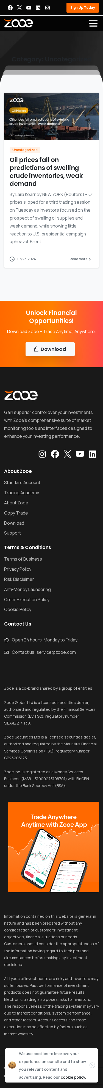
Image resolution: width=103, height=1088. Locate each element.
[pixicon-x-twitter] (67, 454)
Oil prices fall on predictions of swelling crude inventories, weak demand (46, 171)
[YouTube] (29, 8)
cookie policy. (73, 1077)
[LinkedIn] (38, 8)
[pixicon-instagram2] (42, 454)
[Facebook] (10, 8)
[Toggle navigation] (93, 23)
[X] (19, 8)
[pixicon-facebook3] (55, 454)
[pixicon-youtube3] (80, 454)
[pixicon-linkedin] (92, 454)
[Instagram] (47, 8)
